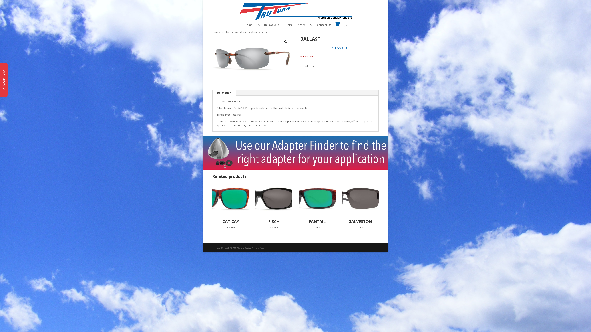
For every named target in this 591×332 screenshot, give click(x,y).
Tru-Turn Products (267, 25)
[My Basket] (337, 26)
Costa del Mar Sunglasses (245, 32)
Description (224, 93)
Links (288, 25)
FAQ (311, 25)
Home (248, 25)
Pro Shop (225, 32)
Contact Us (324, 25)
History (300, 25)
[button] (285, 42)
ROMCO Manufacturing (240, 248)
